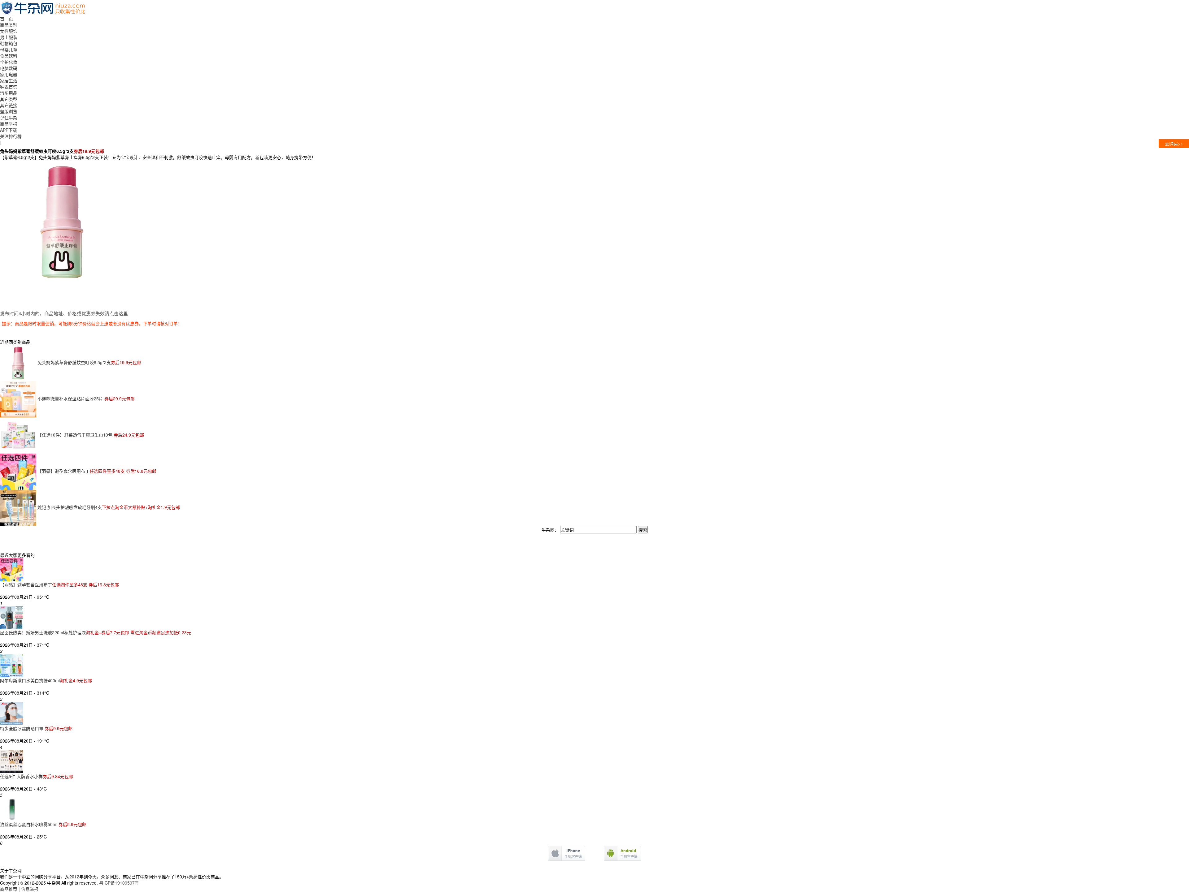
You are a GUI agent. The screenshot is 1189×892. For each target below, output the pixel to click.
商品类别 (8, 25)
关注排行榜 (11, 136)
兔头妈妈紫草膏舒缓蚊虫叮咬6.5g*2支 (89, 362)
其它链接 (8, 105)
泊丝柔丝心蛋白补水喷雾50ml (43, 824)
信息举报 (29, 889)
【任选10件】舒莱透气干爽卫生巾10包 (90, 435)
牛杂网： (550, 530)
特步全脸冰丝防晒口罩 (36, 728)
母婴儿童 (8, 49)
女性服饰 (8, 31)
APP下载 (8, 130)
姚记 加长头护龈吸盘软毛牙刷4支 (108, 507)
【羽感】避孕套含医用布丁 (96, 471)
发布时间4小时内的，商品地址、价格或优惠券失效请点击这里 (64, 313)
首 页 (6, 18)
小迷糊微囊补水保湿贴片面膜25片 (86, 398)
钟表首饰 (8, 87)
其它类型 (8, 99)
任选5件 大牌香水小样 (36, 776)
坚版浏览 (8, 111)
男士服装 (8, 37)
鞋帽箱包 (8, 43)
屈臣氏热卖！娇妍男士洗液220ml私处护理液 (95, 632)
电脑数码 (8, 68)
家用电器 (8, 74)
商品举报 (8, 124)
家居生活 (8, 80)
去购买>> (1174, 143)
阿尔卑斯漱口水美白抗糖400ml (46, 680)
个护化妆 (8, 62)
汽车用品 (8, 93)
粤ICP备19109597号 (119, 883)
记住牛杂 (8, 117)
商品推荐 (8, 889)
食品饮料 (8, 56)
